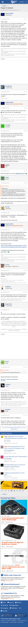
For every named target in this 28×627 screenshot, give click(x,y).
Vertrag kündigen (5, 622)
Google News (14, 605)
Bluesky (19, 602)
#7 (26, 212)
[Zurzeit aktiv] (4, 267)
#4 (26, 130)
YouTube (5, 611)
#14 (26, 415)
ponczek (6, 460)
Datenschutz (20, 622)
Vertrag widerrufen (22, 620)
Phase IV (18, 173)
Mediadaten (14, 620)
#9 (26, 270)
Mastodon (14, 608)
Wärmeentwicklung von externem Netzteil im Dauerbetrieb (14, 465)
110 (4, 546)
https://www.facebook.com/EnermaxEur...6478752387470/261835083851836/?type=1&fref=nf (14, 246)
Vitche (5, 451)
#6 (26, 183)
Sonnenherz (6, 468)
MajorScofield (5, 10)
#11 (26, 309)
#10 (26, 292)
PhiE (5, 441)
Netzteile (8, 441)
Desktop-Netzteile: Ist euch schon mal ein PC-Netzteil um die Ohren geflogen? (14, 448)
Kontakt (8, 620)
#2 (26, 91)
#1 (26, 19)
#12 (26, 367)
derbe (5, 476)
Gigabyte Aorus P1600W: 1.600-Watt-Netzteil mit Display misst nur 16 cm (15, 438)
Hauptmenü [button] (3, 2)
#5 (26, 170)
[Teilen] (24, 19)
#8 (26, 229)
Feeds (4, 602)
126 (4, 571)
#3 (26, 108)
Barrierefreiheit (13, 622)
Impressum (3, 620)
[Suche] (26, 1)
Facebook (5, 605)
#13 (26, 390)
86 (3, 522)
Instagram (5, 608)
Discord (11, 602)
